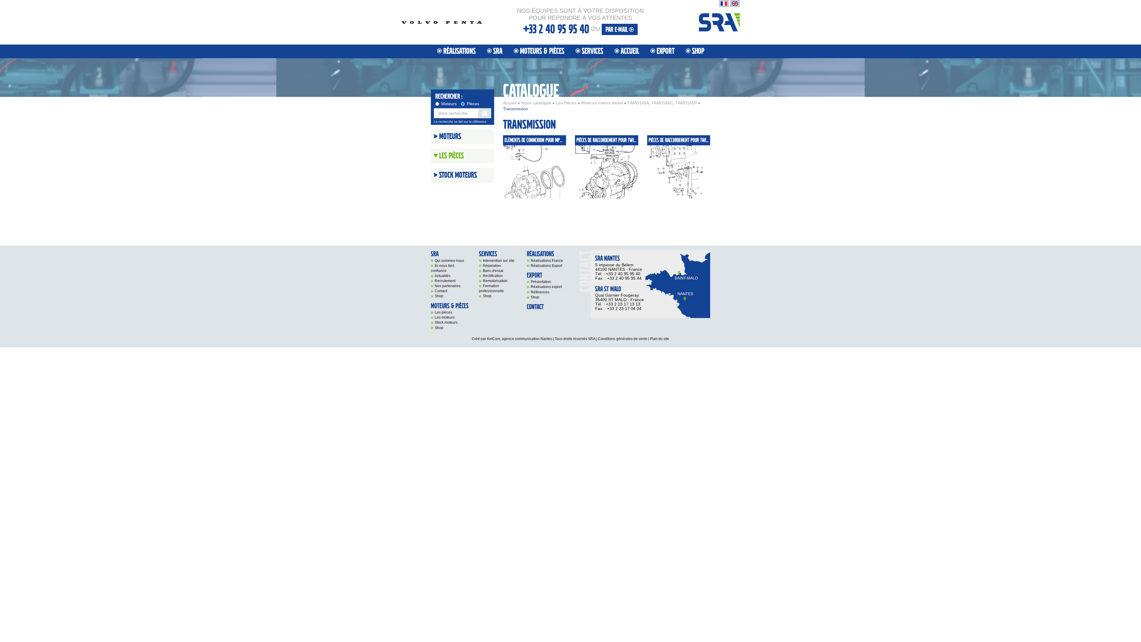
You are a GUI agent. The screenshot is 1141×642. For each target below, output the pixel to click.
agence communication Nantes (527, 339)
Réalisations (459, 51)
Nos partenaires (448, 286)
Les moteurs (445, 317)
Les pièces (443, 312)
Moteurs (449, 103)
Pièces (473, 103)
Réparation (492, 266)
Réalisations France (547, 261)
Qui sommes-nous (449, 261)
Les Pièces (566, 102)
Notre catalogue (536, 102)
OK (484, 114)
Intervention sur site (498, 261)
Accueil (630, 51)
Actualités (442, 276)
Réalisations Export (546, 266)
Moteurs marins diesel (602, 102)
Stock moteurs (458, 175)
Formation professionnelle (491, 288)
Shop (698, 51)
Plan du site (659, 339)
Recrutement (445, 281)
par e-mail (617, 30)
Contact (441, 291)
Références (540, 292)
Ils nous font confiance (442, 268)
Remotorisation (495, 281)
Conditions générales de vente (622, 339)
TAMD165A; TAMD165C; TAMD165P (662, 102)
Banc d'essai (493, 271)
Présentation (541, 282)
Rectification (493, 276)
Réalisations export (546, 287)
